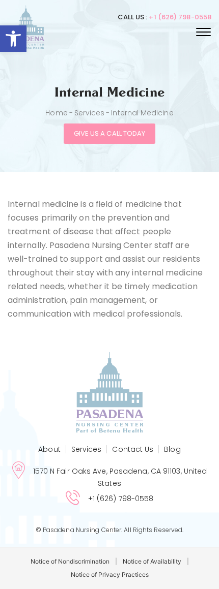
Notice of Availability (152, 561)
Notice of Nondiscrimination (70, 561)
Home (56, 113)
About (49, 449)
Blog (172, 449)
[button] (13, 38)
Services (89, 113)
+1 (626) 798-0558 (180, 17)
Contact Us (132, 449)
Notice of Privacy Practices (110, 574)
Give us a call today (110, 133)
